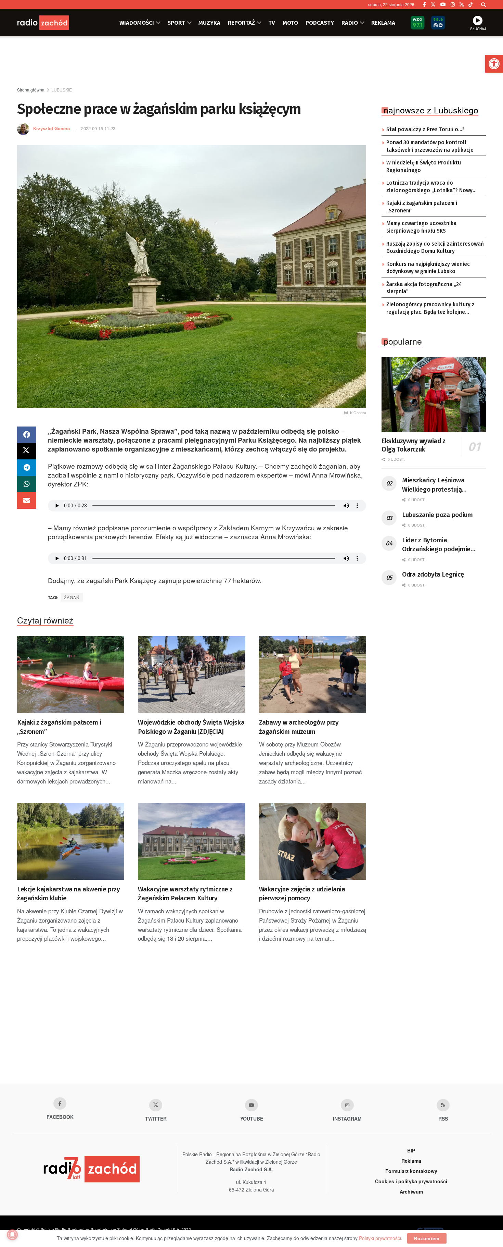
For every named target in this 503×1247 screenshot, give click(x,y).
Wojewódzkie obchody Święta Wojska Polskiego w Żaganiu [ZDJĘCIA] (191, 727)
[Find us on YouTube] (443, 4)
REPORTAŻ (241, 22)
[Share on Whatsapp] (26, 484)
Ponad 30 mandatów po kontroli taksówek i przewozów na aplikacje (430, 146)
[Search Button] (483, 4)
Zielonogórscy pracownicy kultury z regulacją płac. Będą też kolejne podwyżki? (430, 308)
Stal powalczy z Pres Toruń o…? (425, 129)
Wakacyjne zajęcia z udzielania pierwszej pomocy (302, 893)
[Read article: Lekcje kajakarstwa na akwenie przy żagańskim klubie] (70, 841)
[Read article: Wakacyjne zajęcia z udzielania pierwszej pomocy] (312, 841)
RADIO (349, 22)
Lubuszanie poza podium (437, 515)
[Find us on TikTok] (470, 4)
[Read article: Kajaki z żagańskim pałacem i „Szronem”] (70, 674)
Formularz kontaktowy (411, 1171)
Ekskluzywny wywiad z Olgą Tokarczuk (414, 445)
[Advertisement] (251, 62)
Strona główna (30, 89)
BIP (411, 1150)
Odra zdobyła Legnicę (433, 574)
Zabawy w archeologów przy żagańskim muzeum (299, 727)
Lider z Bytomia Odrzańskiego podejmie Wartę (436, 545)
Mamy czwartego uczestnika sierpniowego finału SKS (421, 227)
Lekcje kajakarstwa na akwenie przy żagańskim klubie (68, 893)
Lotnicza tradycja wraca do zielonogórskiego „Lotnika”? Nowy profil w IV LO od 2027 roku (429, 187)
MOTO (290, 22)
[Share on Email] (26, 500)
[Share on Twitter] (26, 451)
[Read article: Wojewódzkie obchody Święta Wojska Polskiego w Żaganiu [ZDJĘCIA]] (191, 674)
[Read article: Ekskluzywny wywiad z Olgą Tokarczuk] (434, 394)
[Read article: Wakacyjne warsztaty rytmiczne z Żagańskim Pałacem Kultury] (191, 841)
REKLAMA (383, 22)
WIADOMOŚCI (136, 22)
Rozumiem (427, 1238)
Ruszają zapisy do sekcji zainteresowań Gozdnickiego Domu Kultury (435, 248)
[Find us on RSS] (462, 4)
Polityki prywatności (380, 1238)
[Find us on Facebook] (424, 4)
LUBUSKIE (61, 89)
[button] (494, 64)
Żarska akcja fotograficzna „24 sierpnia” (424, 288)
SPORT (176, 22)
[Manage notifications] (12, 1234)
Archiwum (411, 1191)
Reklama (411, 1160)
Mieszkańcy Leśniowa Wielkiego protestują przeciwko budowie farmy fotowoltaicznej (439, 485)
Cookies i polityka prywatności (411, 1181)
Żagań (72, 597)
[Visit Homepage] (51, 23)
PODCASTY (320, 22)
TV (271, 22)
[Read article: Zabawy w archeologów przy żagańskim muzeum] (312, 674)
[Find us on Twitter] (433, 4)
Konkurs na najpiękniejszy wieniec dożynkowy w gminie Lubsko (428, 268)
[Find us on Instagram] (453, 4)
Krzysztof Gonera (51, 128)
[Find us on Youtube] (251, 1105)
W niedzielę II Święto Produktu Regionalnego (423, 166)
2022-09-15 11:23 (98, 128)
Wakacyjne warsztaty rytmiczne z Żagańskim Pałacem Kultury (185, 893)
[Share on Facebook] (26, 435)
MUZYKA (209, 22)
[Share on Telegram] (26, 467)
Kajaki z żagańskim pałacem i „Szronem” (59, 727)
